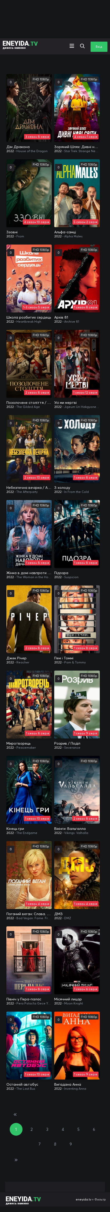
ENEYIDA (20, 45)
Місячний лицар (68, 999)
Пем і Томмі (63, 658)
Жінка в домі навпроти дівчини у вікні (29, 573)
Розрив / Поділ (67, 743)
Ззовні (12, 232)
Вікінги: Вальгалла (70, 828)
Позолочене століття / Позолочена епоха (29, 402)
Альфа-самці (65, 232)
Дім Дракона (18, 146)
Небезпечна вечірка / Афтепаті (29, 487)
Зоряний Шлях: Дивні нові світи (77, 146)
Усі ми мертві (65, 402)
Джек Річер (16, 658)
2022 (10, 151)
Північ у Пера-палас (23, 999)
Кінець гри (15, 828)
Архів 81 (61, 317)
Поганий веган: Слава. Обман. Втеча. (29, 914)
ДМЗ (58, 914)
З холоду (62, 487)
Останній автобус (22, 1084)
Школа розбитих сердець (28, 317)
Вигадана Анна (67, 1084)
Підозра (61, 573)
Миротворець (18, 743)
